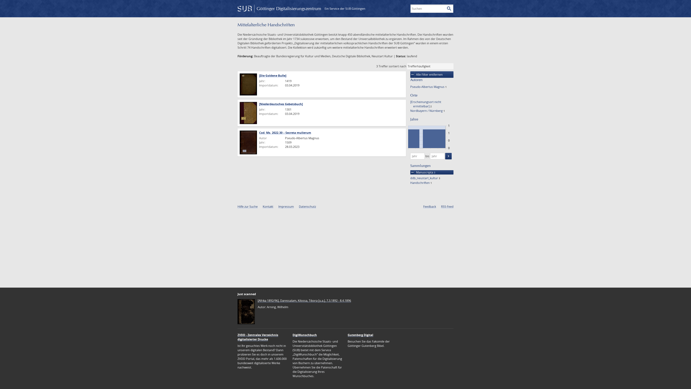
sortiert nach (397, 66)
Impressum (286, 207)
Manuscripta (422, 172)
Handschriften (421, 183)
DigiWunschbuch (305, 335)
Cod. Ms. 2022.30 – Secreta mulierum (285, 133)
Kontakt (268, 207)
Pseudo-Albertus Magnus (428, 87)
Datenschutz (307, 207)
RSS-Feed (447, 207)
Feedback (429, 207)
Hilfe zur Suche (248, 207)
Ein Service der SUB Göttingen (345, 9)
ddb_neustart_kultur (425, 178)
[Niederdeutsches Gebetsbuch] (281, 104)
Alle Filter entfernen (426, 74)
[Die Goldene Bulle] (272, 76)
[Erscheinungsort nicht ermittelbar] (425, 104)
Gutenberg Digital (360, 335)
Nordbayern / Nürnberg (427, 111)
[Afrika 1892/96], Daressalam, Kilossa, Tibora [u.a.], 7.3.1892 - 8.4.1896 (304, 301)
